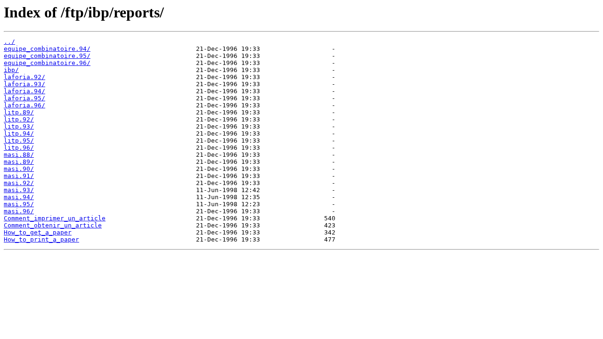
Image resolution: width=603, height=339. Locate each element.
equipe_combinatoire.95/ (47, 55)
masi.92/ (19, 182)
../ (9, 41)
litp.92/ (19, 119)
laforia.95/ (24, 98)
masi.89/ (19, 161)
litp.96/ (19, 147)
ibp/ (11, 69)
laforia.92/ (24, 77)
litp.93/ (19, 126)
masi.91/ (19, 175)
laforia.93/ (24, 84)
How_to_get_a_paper (38, 232)
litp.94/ (19, 133)
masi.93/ (19, 190)
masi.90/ (19, 168)
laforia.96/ (24, 105)
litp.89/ (19, 112)
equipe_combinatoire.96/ (47, 62)
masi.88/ (19, 154)
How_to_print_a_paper (41, 239)
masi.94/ (19, 197)
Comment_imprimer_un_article (55, 218)
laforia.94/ (24, 91)
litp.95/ (19, 140)
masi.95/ (19, 204)
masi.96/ (19, 211)
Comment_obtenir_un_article (53, 225)
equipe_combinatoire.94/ (47, 48)
